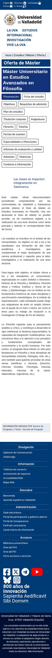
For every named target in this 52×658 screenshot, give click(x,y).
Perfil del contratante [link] (14, 525)
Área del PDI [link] (9, 551)
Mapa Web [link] (9, 482)
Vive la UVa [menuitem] (16, 45)
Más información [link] (35, 651)
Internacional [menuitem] (19, 35)
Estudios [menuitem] (29, 30)
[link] (19, 55)
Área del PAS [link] (10, 547)
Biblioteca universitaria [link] (15, 543)
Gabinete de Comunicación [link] (17, 452)
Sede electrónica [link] (12, 512)
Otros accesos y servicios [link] (17, 556)
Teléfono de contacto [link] (14, 469)
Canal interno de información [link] (18, 529)
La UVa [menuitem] (12, 30)
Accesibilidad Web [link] (13, 478)
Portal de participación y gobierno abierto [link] (25, 516)
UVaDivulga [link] (9, 456)
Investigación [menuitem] (19, 40)
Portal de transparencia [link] (15, 521)
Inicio (8, 55)
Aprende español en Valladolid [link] (19, 500)
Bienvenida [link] (9, 495)
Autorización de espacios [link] (16, 473)
